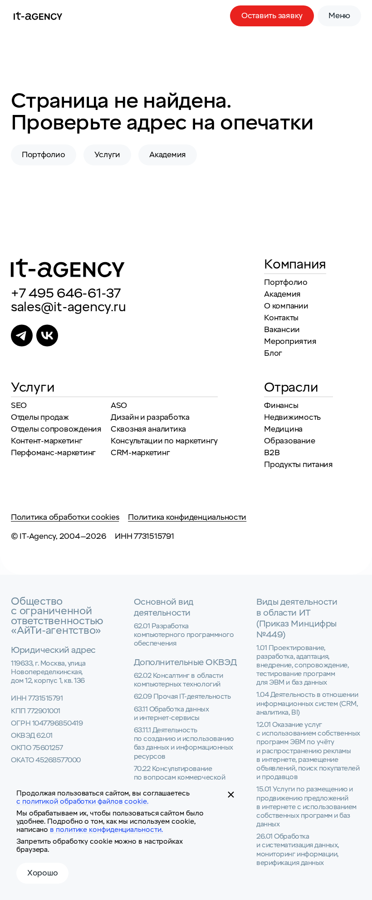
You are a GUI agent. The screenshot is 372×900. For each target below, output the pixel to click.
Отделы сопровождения (56, 429)
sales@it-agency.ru (68, 307)
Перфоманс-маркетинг (53, 452)
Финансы (281, 405)
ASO (119, 405)
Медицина (283, 429)
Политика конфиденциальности (187, 517)
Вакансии (282, 329)
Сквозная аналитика (148, 429)
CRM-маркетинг (140, 452)
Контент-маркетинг (47, 441)
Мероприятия (290, 341)
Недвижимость (292, 417)
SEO (19, 405)
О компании (286, 306)
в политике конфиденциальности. (106, 829)
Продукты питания (298, 464)
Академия (167, 154)
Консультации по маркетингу (164, 441)
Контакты (281, 318)
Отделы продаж (40, 417)
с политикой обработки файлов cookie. (82, 801)
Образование (289, 441)
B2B (271, 452)
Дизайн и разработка (150, 417)
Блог (273, 353)
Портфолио (43, 154)
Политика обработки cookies (65, 517)
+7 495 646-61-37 (66, 293)
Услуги (107, 154)
